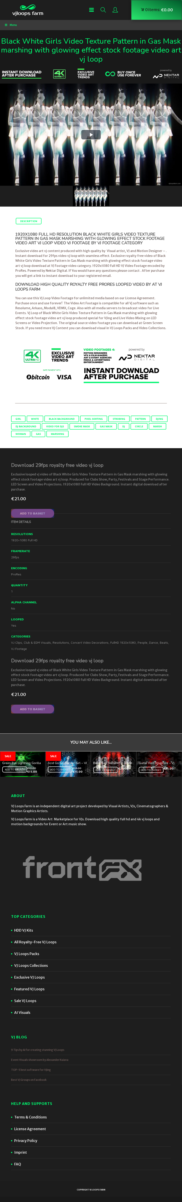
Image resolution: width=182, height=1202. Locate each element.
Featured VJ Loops (29, 989)
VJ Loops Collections (31, 965)
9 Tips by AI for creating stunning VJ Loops (37, 1050)
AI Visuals (22, 1012)
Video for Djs (55, 426)
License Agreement (30, 1129)
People (142, 642)
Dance (153, 642)
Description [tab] (28, 221)
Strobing (119, 418)
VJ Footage (19, 649)
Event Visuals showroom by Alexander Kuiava (39, 1059)
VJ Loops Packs (121, 328)
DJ (123, 426)
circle (139, 426)
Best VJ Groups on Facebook (29, 1079)
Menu (13, 25)
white (35, 418)
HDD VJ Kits (23, 930)
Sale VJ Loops (25, 1001)
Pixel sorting (94, 418)
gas (38, 434)
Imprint (20, 1152)
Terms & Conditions (30, 1117)
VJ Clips (16, 642)
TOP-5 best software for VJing (31, 1069)
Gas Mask (106, 426)
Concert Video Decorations (90, 642)
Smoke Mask (82, 426)
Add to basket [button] (14, 769)
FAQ (17, 1164)
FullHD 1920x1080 (123, 642)
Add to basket (32, 513)
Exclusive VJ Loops (29, 977)
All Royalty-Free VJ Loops (35, 942)
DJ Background (26, 426)
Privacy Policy (25, 1140)
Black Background (62, 418)
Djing (159, 418)
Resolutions (61, 642)
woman (21, 434)
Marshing (57, 434)
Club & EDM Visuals (37, 642)
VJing (108, 318)
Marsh (157, 426)
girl (18, 418)
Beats (164, 642)
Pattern (140, 418)
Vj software (138, 303)
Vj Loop (32, 313)
